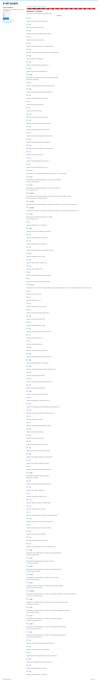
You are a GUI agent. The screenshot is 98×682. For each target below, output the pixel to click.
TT (30, 512)
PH (30, 410)
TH (30, 487)
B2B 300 (43, 6)
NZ (30, 385)
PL (30, 416)
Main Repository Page (31, 6)
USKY (30, 607)
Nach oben (93, 679)
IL (29, 278)
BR (30, 83)
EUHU (31, 214)
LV (30, 341)
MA (30, 347)
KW (30, 316)
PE (30, 397)
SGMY (31, 473)
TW (30, 518)
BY (30, 95)
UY (30, 640)
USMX (31, 624)
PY (30, 423)
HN (30, 253)
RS (30, 441)
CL (30, 108)
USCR (30, 566)
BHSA (30, 74)
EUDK (31, 185)
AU (30, 37)
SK (30, 481)
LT (30, 335)
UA (30, 531)
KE (30, 303)
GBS (30, 228)
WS (30, 659)
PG (30, 404)
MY (30, 372)
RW (30, 454)
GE (30, 235)
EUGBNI (31, 208)
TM (30, 500)
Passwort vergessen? (7, 22)
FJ (29, 222)
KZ (30, 322)
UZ (30, 646)
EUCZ (30, 177)
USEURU (31, 591)
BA (30, 49)
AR (30, 31)
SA (30, 460)
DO (30, 145)
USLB (30, 615)
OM (30, 391)
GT (30, 247)
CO (30, 120)
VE (30, 653)
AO (30, 24)
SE (30, 466)
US (30, 544)
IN (29, 291)
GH (30, 241)
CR (30, 127)
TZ (30, 525)
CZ (30, 133)
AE (30, 18)
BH (30, 68)
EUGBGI (31, 201)
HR (30, 260)
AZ (30, 43)
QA (30, 429)
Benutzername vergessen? (8, 21)
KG (30, 310)
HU (30, 266)
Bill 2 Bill (39, 6)
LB (30, 329)
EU (30, 164)
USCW (31, 574)
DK (30, 139)
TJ (29, 493)
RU (30, 448)
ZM (30, 671)
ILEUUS (31, 285)
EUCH (31, 170)
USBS (30, 550)
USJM (30, 599)
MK (30, 354)
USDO (31, 583)
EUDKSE (31, 193)
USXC (30, 632)
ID (29, 272)
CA (30, 101)
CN (30, 114)
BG (30, 62)
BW (30, 89)
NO (30, 379)
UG (30, 537)
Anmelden (6, 18)
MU (30, 360)
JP (29, 297)
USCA (30, 558)
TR (30, 506)
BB (30, 56)
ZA (30, 665)
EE (30, 152)
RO (30, 435)
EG (30, 158)
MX (30, 366)
